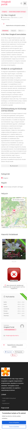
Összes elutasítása (14, 426)
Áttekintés (5, 30)
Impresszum (5, 403)
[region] (14, 420)
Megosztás (9, 352)
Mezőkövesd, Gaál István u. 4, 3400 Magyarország (12, 18)
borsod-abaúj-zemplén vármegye (17, 11)
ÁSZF (4, 401)
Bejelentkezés (21, 3)
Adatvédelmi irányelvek (9, 398)
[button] (4, 211)
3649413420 (15, 165)
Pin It (14, 355)
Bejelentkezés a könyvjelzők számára (15, 345)
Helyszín (13, 30)
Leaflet (10, 226)
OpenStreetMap (16, 226)
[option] (14, 249)
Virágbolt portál (6, 3)
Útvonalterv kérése (19, 199)
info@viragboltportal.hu (12, 335)
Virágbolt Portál (9, 327)
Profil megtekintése (10, 329)
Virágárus (4, 11)
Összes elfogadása (14, 422)
